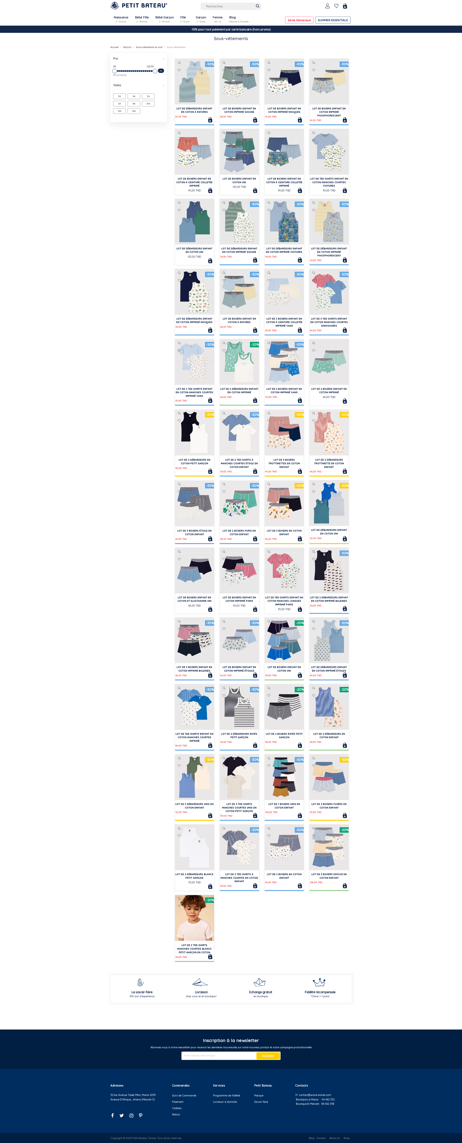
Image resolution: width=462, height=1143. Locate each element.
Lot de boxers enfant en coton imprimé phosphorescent (329, 112)
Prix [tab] (115, 58)
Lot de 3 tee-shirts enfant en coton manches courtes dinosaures (329, 322)
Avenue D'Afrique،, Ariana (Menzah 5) (132, 1099)
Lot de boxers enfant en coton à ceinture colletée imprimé (194, 182)
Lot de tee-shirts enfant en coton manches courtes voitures (329, 182)
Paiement (177, 1101)
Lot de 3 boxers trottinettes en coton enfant (284, 463)
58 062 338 (327, 1103)
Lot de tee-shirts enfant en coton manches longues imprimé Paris (284, 601)
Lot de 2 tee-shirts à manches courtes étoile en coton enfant (239, 463)
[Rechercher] (257, 6)
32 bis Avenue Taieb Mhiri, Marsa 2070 (133, 1095)
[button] (179, 70)
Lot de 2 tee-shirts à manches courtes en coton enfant (239, 878)
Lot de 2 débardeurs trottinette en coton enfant (329, 463)
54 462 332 (328, 1099)
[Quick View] (179, 62)
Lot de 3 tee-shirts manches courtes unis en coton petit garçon (239, 808)
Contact (321, 1138)
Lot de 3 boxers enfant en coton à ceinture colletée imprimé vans (284, 322)
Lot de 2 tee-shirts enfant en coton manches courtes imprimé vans (194, 392)
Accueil (114, 47)
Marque (258, 1095)
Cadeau (177, 1108)
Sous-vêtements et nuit (149, 47)
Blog (311, 1138)
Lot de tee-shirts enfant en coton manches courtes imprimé (194, 737)
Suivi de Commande (184, 1095)
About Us (334, 1138)
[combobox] (231, 6)
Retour (176, 1114)
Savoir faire (261, 1101)
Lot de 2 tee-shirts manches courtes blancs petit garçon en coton (194, 949)
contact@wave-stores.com (315, 1095)
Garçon (127, 47)
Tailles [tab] (117, 85)
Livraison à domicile (225, 1101)
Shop (347, 1138)
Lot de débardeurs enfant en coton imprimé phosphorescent (329, 252)
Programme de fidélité (226, 1095)
